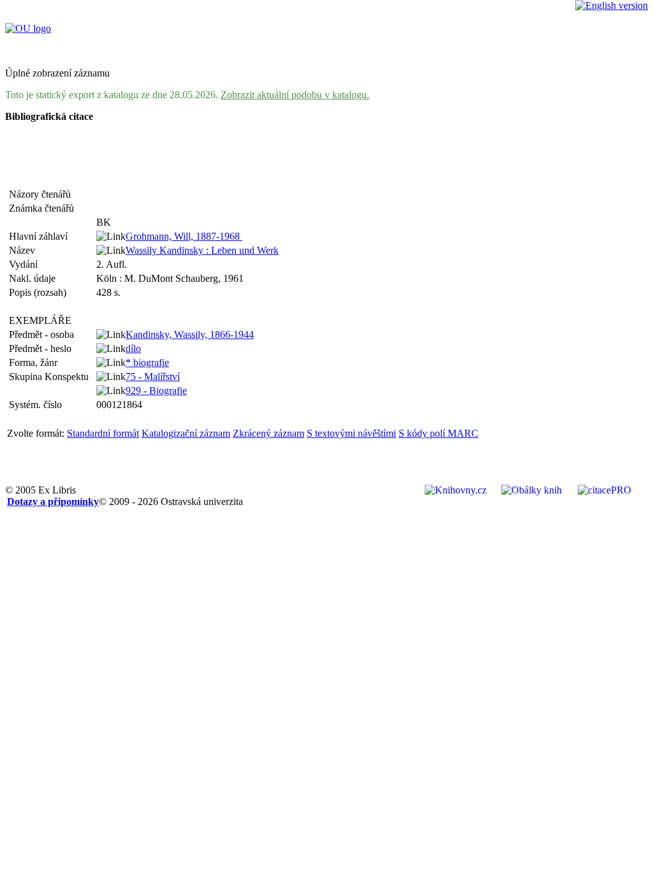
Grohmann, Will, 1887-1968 (184, 236)
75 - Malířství (153, 376)
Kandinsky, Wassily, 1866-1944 (190, 334)
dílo (133, 348)
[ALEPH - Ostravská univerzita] (28, 28)
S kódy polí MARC (438, 433)
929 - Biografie (156, 390)
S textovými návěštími (351, 433)
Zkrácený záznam (268, 433)
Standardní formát (103, 433)
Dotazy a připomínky (53, 501)
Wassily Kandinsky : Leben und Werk (202, 250)
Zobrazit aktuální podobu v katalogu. (295, 94)
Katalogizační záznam (186, 433)
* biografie (147, 362)
